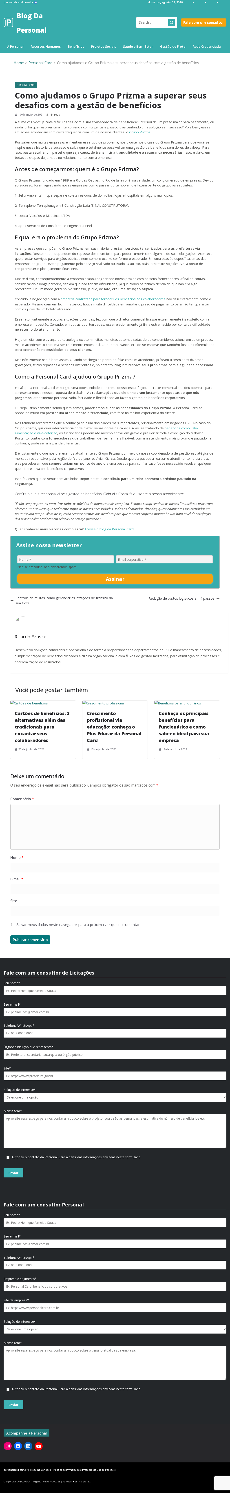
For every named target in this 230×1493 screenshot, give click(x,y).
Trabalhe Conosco (40, 1469)
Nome (17, 857)
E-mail (16, 879)
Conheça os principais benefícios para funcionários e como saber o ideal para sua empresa (184, 726)
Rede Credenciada (207, 46)
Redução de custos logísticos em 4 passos (181, 598)
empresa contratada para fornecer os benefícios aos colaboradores (113, 299)
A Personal (15, 46)
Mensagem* (13, 1111)
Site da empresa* (16, 1300)
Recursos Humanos (46, 46)
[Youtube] (39, 1446)
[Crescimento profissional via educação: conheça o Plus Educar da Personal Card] (103, 703)
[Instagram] (8, 1446)
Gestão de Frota (173, 46)
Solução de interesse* (20, 1090)
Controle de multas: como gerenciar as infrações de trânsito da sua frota (64, 600)
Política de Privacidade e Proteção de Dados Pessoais (84, 1469)
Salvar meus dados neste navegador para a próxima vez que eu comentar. (78, 924)
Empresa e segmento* (20, 1279)
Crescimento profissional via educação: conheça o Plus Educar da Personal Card (114, 726)
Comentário (22, 798)
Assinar (115, 578)
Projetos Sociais (103, 46)
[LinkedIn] (28, 1446)
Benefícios (76, 46)
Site (13, 900)
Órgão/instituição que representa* (28, 1047)
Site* (7, 1068)
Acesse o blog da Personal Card (109, 529)
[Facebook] (18, 1446)
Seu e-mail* (12, 1004)
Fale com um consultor (203, 22)
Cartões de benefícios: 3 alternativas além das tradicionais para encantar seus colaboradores (42, 726)
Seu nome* (12, 983)
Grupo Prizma (139, 132)
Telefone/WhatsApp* (19, 1026)
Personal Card (26, 85)
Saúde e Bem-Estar (138, 46)
